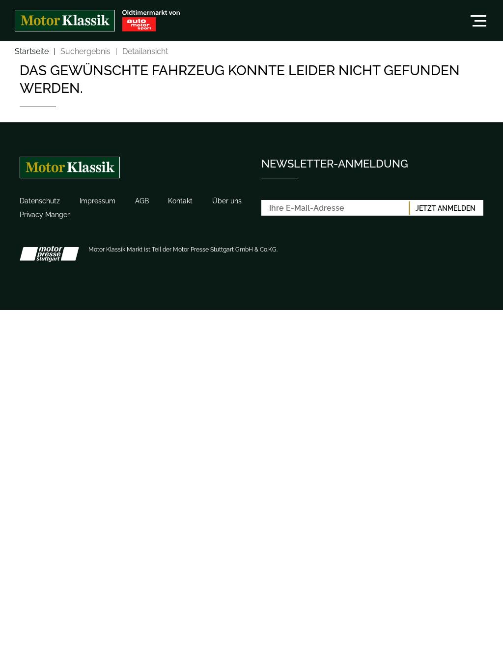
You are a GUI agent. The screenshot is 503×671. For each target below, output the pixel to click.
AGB (142, 201)
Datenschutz (40, 201)
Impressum (97, 201)
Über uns (227, 201)
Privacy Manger (45, 215)
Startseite (32, 52)
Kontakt (180, 201)
